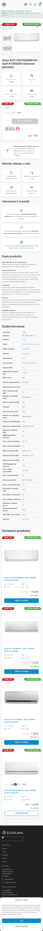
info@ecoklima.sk (10, 882)
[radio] (7, 112)
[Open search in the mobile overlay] (30, 4)
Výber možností (21, 813)
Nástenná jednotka (29, 363)
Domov (4, 11)
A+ (23, 475)
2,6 (23, 431)
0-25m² (25, 373)
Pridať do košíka (25, 121)
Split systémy (20, 11)
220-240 (25, 519)
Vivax (24, 339)
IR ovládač (26, 353)
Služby (4, 858)
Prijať (21, 921)
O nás (4, 852)
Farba (7, 108)
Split (24, 358)
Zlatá (37, 344)
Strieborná (30, 344)
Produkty (5, 855)
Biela (24, 344)
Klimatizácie (11, 11)
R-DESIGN (25, 349)
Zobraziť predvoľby (21, 926)
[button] (38, 26)
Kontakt (4, 861)
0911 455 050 (9, 879)
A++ (23, 446)
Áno (23, 368)
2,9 (23, 460)
